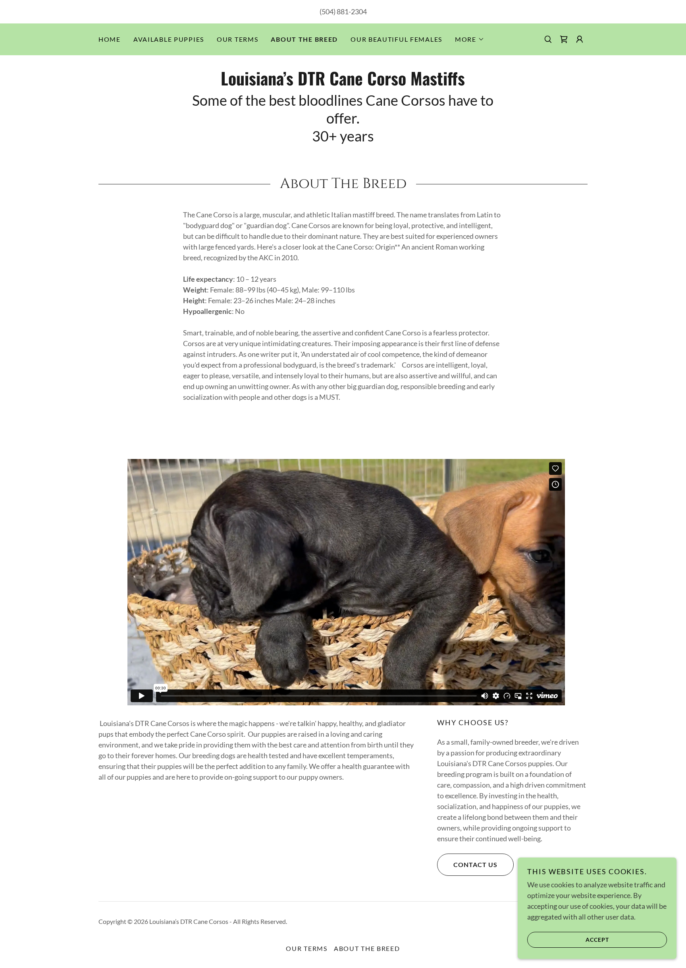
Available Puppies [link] (168, 39)
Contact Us (475, 864)
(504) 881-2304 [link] (343, 11)
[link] (564, 39)
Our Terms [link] (237, 39)
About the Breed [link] (304, 39)
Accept (597, 939)
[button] (469, 39)
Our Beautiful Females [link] (396, 39)
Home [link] (109, 39)
